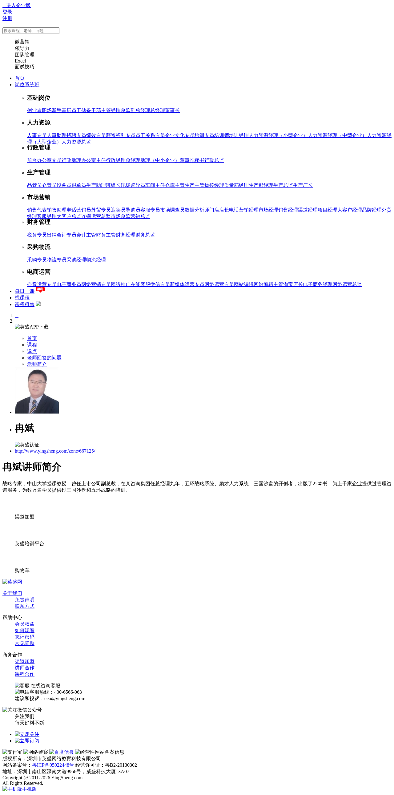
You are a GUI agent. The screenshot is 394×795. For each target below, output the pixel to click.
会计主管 (86, 234)
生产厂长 (303, 185)
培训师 (221, 135)
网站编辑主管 (268, 284)
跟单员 (78, 185)
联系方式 (24, 606)
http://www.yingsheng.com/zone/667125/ (55, 451)
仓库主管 (175, 185)
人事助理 (56, 135)
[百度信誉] (61, 752)
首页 (20, 78)
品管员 (34, 185)
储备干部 (91, 110)
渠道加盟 (24, 661)
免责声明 (24, 599)
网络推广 (121, 284)
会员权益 (24, 624)
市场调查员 (172, 209)
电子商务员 (69, 284)
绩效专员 (96, 135)
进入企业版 (16, 5)
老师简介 (37, 364)
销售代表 (37, 209)
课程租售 (24, 304)
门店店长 (219, 209)
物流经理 (96, 259)
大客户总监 (69, 216)
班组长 (113, 185)
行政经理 (116, 160)
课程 (32, 344)
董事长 (172, 110)
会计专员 (66, 234)
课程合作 (24, 674)
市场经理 (268, 209)
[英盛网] (12, 581)
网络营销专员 (96, 284)
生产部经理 (261, 185)
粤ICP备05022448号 (53, 765)
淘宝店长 (293, 284)
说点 (32, 351)
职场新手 (52, 110)
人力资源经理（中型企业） (337, 135)
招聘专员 (76, 135)
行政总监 (214, 160)
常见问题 (24, 643)
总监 (126, 110)
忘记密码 (24, 637)
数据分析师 (197, 209)
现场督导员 (133, 185)
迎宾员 (118, 209)
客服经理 (47, 216)
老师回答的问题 (44, 357)
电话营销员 (78, 209)
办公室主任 (93, 160)
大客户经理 (349, 209)
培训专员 (204, 135)
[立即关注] (27, 734)
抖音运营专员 (42, 284)
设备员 (64, 185)
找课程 (22, 297)
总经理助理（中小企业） (153, 160)
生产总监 (283, 185)
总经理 (157, 110)
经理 (116, 110)
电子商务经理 (317, 284)
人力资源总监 (76, 141)
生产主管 (194, 185)
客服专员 (150, 209)
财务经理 (125, 234)
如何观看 (24, 630)
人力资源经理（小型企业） (278, 135)
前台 (32, 160)
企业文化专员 (180, 135)
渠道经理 (308, 209)
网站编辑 (244, 284)
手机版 (29, 789)
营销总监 (140, 216)
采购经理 (76, 259)
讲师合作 (24, 667)
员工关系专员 (150, 135)
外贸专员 (101, 209)
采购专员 (37, 259)
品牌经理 (372, 209)
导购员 (133, 209)
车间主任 (155, 185)
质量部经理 (236, 185)
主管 (106, 110)
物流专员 (56, 259)
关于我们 (12, 593)
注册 (7, 18)
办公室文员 (49, 160)
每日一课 (24, 291)
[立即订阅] (27, 740)
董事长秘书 (192, 160)
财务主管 (106, 234)
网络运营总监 (347, 284)
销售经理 (288, 209)
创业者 (34, 110)
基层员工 (71, 110)
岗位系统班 (27, 84)
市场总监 (121, 216)
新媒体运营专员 (187, 284)
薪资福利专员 (120, 135)
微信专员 (160, 284)
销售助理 (56, 209)
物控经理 (214, 185)
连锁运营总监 (96, 216)
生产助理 (96, 185)
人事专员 (37, 135)
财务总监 (145, 234)
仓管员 (49, 185)
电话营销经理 (244, 209)
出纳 (52, 234)
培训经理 (239, 135)
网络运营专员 (219, 284)
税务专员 (37, 234)
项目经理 (327, 209)
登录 (7, 11)
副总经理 (140, 110)
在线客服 (140, 284)
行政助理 (71, 160)
